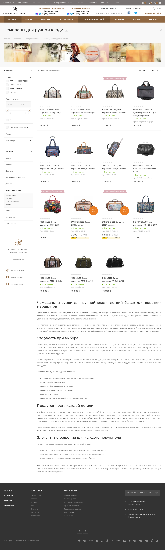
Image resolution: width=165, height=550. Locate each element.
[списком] (156, 70)
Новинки (8, 495)
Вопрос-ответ (69, 512)
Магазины (9, 505)
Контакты (34, 509)
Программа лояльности (73, 502)
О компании (36, 495)
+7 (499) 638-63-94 (49, 11)
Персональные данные (73, 509)
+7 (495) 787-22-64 (81, 11)
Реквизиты (35, 512)
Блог (32, 506)
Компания (36, 490)
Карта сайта (68, 516)
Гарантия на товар (71, 506)
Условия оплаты (70, 495)
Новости (34, 499)
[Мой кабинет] (160, 3)
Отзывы (34, 502)
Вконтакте (129, 13)
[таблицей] (160, 70)
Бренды (8, 500)
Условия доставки (71, 499)
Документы (35, 516)
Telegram (135, 13)
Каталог (8, 490)
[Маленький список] (140, 70)
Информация (71, 490)
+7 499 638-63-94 (136, 501)
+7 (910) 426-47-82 (81, 13)
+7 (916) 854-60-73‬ (49, 13)
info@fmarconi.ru (153, 13)
